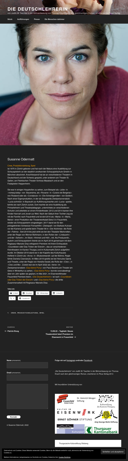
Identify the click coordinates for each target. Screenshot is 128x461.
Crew (10, 165)
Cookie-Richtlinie (64, 457)
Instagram (71, 360)
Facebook (88, 360)
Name (14, 360)
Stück (10, 19)
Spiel (33, 165)
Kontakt (13, 417)
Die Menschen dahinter (54, 19)
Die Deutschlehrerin (38, 9)
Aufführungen (23, 19)
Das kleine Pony (33, 267)
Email (13, 372)
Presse (37, 19)
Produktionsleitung (21, 165)
